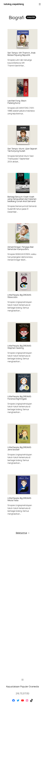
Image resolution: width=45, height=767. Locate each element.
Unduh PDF (31, 17)
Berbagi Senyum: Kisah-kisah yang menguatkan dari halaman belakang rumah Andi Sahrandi (22, 199)
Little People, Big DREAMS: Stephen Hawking (20, 347)
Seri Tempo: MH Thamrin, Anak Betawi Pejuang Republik (22, 54)
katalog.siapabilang (14, 4)
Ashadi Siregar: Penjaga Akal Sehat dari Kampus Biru (21, 248)
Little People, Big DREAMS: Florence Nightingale (20, 397)
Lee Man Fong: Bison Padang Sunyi (17, 102)
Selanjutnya (22, 532)
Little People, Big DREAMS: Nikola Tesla (20, 499)
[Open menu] (39, 4)
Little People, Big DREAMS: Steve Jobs (20, 296)
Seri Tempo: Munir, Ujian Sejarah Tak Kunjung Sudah (22, 149)
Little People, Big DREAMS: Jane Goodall (20, 448)
